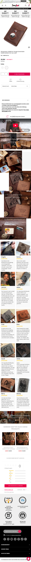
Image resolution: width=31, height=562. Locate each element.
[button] (2, 5)
